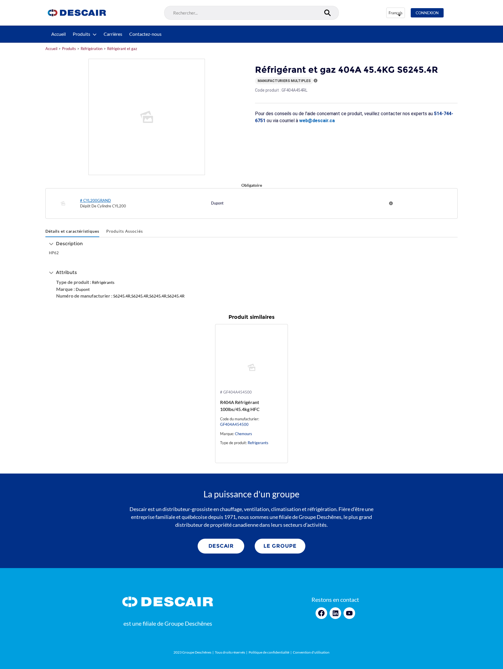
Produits (81, 34)
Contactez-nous (145, 34)
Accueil (58, 34)
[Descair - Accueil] (77, 12)
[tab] (72, 231)
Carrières (113, 34)
